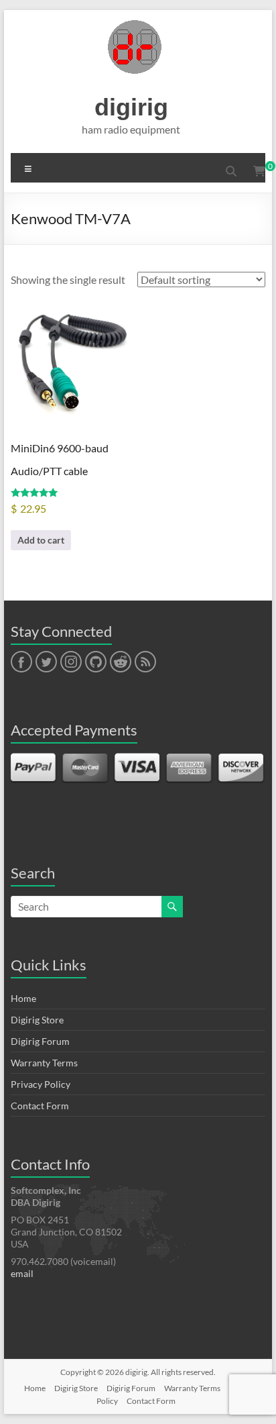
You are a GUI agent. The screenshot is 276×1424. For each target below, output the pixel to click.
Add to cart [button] (40, 540)
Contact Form (40, 1105)
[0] (259, 171)
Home (23, 998)
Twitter (46, 662)
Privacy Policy (40, 1084)
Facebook (21, 662)
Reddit (120, 662)
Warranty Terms (44, 1062)
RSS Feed (145, 662)
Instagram (71, 662)
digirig (131, 107)
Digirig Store (37, 1019)
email (22, 1273)
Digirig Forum (40, 1041)
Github (94, 662)
